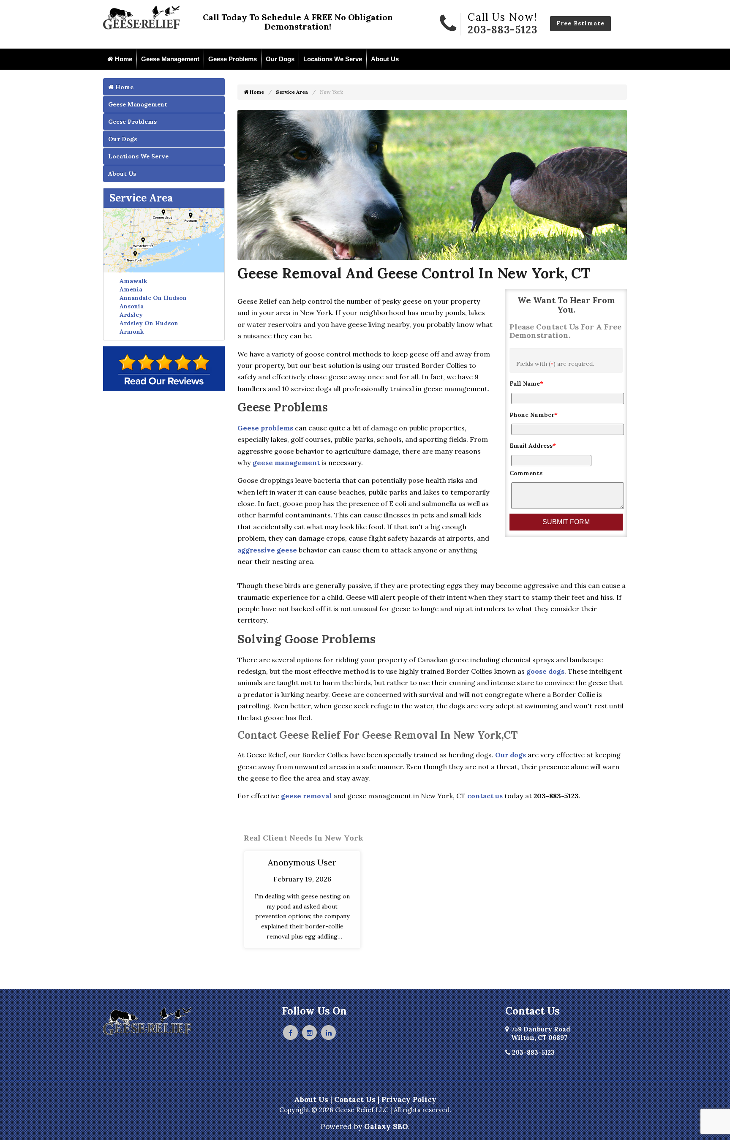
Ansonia (132, 306)
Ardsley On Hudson (149, 323)
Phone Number (533, 415)
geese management (286, 462)
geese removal (306, 796)
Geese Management (170, 59)
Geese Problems (232, 59)
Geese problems (265, 428)
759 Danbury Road (540, 1033)
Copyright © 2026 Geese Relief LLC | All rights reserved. (365, 1110)
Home (122, 59)
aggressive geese (267, 550)
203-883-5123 (502, 29)
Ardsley (131, 314)
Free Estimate (580, 23)
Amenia (131, 289)
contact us (485, 796)
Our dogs (510, 755)
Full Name (526, 383)
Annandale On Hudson (153, 298)
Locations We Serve (332, 59)
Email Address (532, 445)
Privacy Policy (408, 1099)
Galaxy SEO (386, 1126)
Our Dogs (280, 59)
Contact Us (355, 1099)
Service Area (141, 197)
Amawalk (133, 281)
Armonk (132, 331)
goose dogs (545, 671)
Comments (525, 473)
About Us (385, 59)
